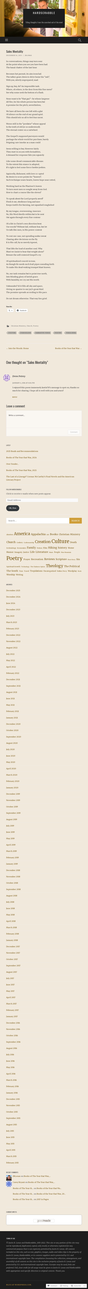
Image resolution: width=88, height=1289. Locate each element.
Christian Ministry (18, 326)
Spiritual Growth (13, 567)
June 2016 (10, 1061)
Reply (14, 397)
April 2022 (11, 667)
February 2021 (12, 711)
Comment (73, 432)
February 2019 (12, 857)
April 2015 (10, 1150)
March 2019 (11, 851)
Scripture (61, 559)
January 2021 (12, 718)
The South (12, 570)
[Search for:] (44, 521)
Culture (12, 333)
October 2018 (12, 883)
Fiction (39, 548)
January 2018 (12, 940)
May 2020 (10, 762)
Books (54, 534)
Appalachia (38, 534)
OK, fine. (13, 508)
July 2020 (10, 749)
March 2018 (11, 927)
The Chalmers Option (37, 567)
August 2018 (11, 896)
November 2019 (13, 800)
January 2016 (12, 1093)
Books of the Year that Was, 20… (51, 1194)
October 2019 (12, 807)
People (57, 552)
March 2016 (11, 1080)
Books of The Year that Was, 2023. (21, 470)
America (22, 533)
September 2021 (13, 686)
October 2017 (12, 959)
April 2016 (10, 1074)
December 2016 (13, 1023)
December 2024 (13, 597)
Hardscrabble (44, 13)
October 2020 (12, 730)
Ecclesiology (11, 548)
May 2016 (10, 1067)
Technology (25, 567)
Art (48, 535)
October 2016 (12, 1035)
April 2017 (10, 997)
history (62, 547)
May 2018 (10, 915)
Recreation (37, 559)
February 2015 (12, 1163)
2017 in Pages (43, 1199)
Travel (26, 571)
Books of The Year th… (23, 1188)
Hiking (52, 547)
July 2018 (10, 902)
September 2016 (13, 1042)
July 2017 (10, 978)
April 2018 (11, 921)
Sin (78, 559)
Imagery (18, 552)
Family (31, 547)
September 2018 (13, 889)
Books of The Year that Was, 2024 (21, 457)
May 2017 (10, 991)
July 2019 (10, 826)
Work (79, 571)
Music (51, 552)
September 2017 (13, 965)
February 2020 (12, 781)
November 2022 (13, 641)
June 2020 (10, 756)
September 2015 (13, 1118)
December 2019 (13, 794)
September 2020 (13, 737)
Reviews (49, 559)
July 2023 (10, 616)
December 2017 (13, 946)
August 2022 (11, 648)
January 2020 (12, 787)
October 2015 (12, 1112)
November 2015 (13, 1105)
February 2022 (12, 673)
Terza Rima (71, 333)
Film (45, 548)
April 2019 (10, 845)
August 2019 (11, 819)
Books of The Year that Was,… (37, 1176)
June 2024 (10, 603)
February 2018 (12, 934)
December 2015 (13, 1099)
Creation (43, 541)
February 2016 (12, 1086)
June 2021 (10, 698)
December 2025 (13, 590)
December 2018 (13, 870)
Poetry (35, 326)
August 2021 (11, 692)
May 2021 (10, 705)
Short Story (71, 559)
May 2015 (10, 1143)
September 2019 (13, 813)
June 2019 (10, 832)
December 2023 (13, 609)
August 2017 (11, 972)
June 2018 (10, 908)
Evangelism (25, 333)
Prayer (26, 559)
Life (32, 552)
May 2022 (10, 660)
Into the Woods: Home (17, 348)
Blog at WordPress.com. (19, 1285)
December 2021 (13, 679)
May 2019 (10, 838)
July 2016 (10, 1054)
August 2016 (11, 1048)
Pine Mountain (66, 552)
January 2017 (12, 1016)
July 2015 (10, 1131)
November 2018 (13, 876)
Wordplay (72, 571)
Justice (26, 552)
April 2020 (11, 768)
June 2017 (10, 984)
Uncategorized (49, 571)
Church (29, 326)
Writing (19, 574)
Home (71, 548)
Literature (42, 552)
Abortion (9, 535)
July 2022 (10, 654)
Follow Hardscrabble (14, 489)
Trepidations (36, 571)
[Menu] (6, 40)
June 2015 (10, 1137)
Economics (21, 548)
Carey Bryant (19, 1182)
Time (21, 571)
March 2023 (11, 622)
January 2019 (12, 864)
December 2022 (13, 635)
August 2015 (11, 1124)
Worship (10, 574)
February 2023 (12, 628)
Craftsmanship (29, 542)
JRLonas (28, 55)
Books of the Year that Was (68, 348)
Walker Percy (62, 571)
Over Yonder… (12, 464)
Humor (10, 552)
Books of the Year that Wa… (49, 1188)
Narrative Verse (43, 333)
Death (73, 542)
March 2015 (11, 1156)
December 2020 (13, 724)
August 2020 (12, 743)
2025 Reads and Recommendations (22, 451)
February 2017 (12, 1010)
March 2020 (11, 775)
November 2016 (13, 1029)
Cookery (19, 543)
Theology (54, 565)
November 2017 (13, 953)
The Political (72, 566)
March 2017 (11, 1004)
